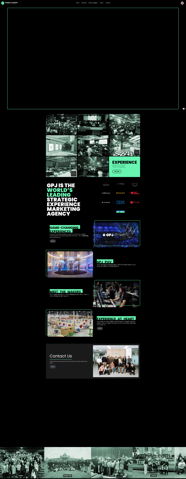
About (101, 3)
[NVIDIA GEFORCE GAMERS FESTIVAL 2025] (61, 124)
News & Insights (93, 3)
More (52, 241)
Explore (116, 171)
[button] (182, 3)
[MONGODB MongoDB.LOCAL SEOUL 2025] (124, 124)
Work (77, 3)
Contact (108, 3)
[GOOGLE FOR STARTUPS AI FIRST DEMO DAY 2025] (61, 145)
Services (84, 3)
